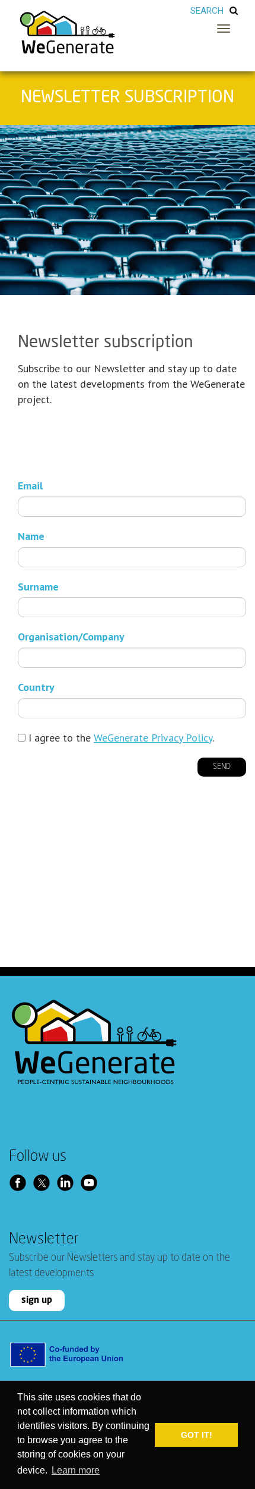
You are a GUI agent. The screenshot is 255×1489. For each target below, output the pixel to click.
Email (30, 485)
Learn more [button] (76, 1470)
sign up (36, 1300)
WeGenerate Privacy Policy (153, 737)
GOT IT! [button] (196, 1435)
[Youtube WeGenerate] (92, 1182)
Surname (38, 586)
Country (36, 687)
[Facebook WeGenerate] (21, 1182)
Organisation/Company (71, 636)
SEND (222, 767)
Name (31, 536)
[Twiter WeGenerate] (44, 1182)
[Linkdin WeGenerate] (68, 1182)
